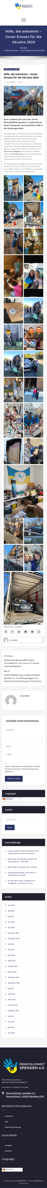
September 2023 (14, 983)
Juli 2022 (11, 1016)
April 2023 (11, 994)
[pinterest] (32, 631)
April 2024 (11, 955)
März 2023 (11, 999)
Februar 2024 (12, 966)
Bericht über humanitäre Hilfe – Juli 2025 (22, 867)
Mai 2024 (11, 950)
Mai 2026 (11, 911)
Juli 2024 (11, 944)
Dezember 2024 (13, 933)
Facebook (8, 1151)
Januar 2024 (12, 972)
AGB (6, 1122)
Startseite (23, 48)
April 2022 (11, 1033)
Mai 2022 (11, 1027)
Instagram (8, 1145)
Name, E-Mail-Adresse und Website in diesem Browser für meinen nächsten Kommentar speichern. (22, 769)
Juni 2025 (11, 922)
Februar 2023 (12, 1005)
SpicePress (37, 1181)
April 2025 (11, 927)
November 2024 (13, 938)
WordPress (22, 1181)
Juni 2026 (11, 905)
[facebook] (6, 631)
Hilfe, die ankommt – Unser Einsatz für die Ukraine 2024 (25, 50)
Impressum (9, 1116)
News (21, 82)
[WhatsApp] (39, 631)
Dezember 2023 (13, 977)
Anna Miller (11, 82)
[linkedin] (19, 631)
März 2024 (11, 961)
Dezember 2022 (13, 1011)
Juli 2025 (11, 916)
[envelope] (25, 631)
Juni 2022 (11, 1022)
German (9, 799)
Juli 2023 (11, 988)
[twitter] (12, 631)
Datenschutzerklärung (13, 1127)
